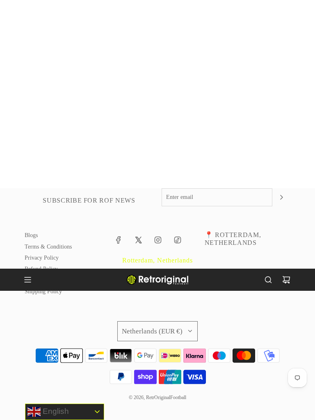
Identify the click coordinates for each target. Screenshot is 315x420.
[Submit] (281, 197)
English (55, 411)
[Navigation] (27, 280)
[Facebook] (119, 240)
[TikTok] (178, 240)
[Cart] (286, 280)
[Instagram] (158, 240)
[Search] (268, 280)
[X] (138, 240)
